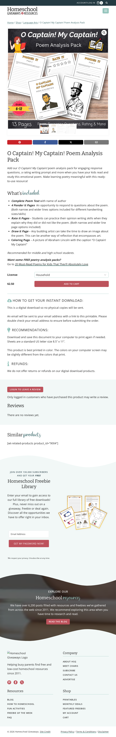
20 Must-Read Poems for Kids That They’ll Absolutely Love (51, 264)
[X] (70, 142)
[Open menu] (106, 10)
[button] (104, 32)
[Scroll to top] (106, 728)
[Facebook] (45, 142)
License (12, 275)
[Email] (96, 142)
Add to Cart (71, 283)
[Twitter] (22, 682)
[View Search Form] (107, 3)
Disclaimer (103, 731)
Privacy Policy (67, 731)
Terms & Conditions (86, 731)
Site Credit (45, 731)
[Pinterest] (19, 142)
